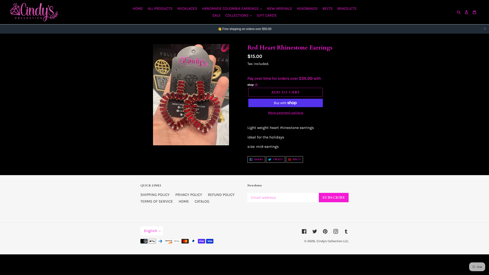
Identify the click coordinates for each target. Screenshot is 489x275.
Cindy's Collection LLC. (333, 241)
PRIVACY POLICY (188, 194)
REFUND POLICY (221, 194)
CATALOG (202, 201)
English (150, 231)
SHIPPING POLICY (155, 194)
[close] (484, 28)
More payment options (285, 113)
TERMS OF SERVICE (156, 201)
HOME (184, 201)
